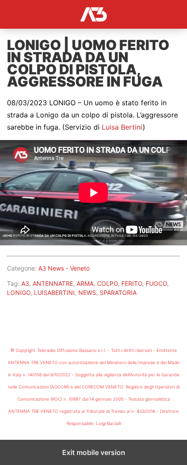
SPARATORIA (118, 292)
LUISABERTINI (54, 292)
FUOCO (156, 283)
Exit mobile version (93, 452)
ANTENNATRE (53, 283)
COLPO (107, 283)
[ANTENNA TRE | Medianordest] (93, 14)
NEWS (87, 292)
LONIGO (18, 292)
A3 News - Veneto (64, 268)
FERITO (131, 283)
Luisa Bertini (122, 127)
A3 (25, 283)
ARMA (85, 283)
